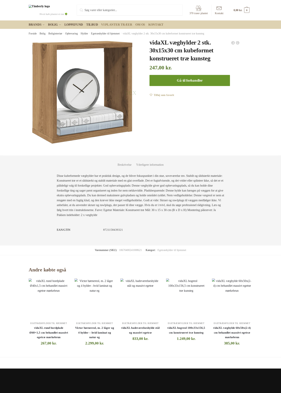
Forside (33, 33)
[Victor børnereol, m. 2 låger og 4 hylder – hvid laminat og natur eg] (95, 299)
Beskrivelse (125, 164)
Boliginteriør (55, 33)
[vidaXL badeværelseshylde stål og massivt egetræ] (140, 299)
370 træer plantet (198, 13)
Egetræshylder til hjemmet (105, 33)
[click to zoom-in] (82, 92)
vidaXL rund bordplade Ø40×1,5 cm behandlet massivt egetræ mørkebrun (48, 332)
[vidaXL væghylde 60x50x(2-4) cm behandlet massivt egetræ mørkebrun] (232, 299)
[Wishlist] (63, 284)
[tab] (125, 162)
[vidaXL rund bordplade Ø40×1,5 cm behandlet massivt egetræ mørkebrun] (49, 299)
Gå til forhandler (189, 80)
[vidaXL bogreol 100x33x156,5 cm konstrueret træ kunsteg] (186, 299)
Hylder (84, 33)
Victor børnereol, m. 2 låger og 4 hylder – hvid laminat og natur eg (94, 332)
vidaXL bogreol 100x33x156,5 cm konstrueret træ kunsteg (186, 330)
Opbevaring (71, 33)
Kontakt (219, 13)
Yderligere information (150, 164)
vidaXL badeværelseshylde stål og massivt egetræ (140, 330)
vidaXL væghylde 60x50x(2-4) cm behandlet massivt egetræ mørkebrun (232, 332)
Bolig (42, 33)
